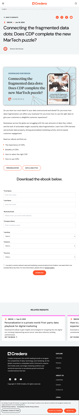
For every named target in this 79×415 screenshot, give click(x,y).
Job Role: (6, 232)
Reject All (70, 410)
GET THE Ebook (10, 337)
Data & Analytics (31, 168)
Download (39, 273)
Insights (4, 9)
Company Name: (9, 221)
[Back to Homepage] (39, 3)
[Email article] (71, 17)
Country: (6, 253)
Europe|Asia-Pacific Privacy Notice (28, 407)
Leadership (59, 380)
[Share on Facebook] (66, 17)
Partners (58, 363)
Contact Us (59, 390)
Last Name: (7, 200)
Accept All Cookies (55, 410)
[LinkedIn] (10, 379)
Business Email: (8, 211)
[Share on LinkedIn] (57, 17)
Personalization (12, 168)
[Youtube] (20, 379)
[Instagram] (15, 379)
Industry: (6, 242)
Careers (58, 385)
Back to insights (12, 17)
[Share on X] (61, 17)
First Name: (7, 191)
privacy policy (49, 268)
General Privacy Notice (9, 407)
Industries (59, 358)
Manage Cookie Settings (11, 410)
